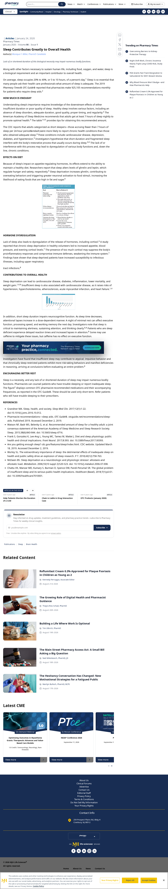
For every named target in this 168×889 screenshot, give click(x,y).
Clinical (8, 11)
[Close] (164, 880)
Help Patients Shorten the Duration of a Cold (19, 499)
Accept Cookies (148, 880)
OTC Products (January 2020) (94, 498)
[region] (84, 880)
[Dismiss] (101, 344)
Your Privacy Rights (84, 805)
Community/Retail (36, 12)
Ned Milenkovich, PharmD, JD (55, 658)
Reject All (130, 880)
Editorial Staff (84, 793)
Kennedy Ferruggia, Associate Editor (59, 579)
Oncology (57, 12)
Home (66, 868)
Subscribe (100, 527)
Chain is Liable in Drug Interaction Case (57, 499)
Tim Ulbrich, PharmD (52, 628)
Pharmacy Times (11, 41)
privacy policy (56, 533)
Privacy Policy (84, 796)
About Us (84, 780)
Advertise (84, 786)
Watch (80, 4)
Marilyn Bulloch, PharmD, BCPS (56, 684)
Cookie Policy (38, 886)
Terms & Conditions (84, 799)
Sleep (20, 544)
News (88, 868)
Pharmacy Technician (70, 12)
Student (83, 12)
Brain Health (31, 544)
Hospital (48, 12)
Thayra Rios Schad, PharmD (55, 606)
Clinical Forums (84, 783)
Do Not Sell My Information (84, 802)
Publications (9, 544)
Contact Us (84, 789)
